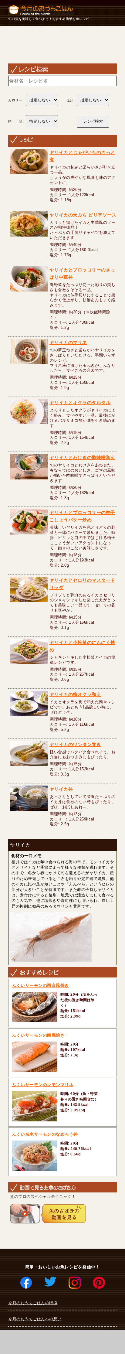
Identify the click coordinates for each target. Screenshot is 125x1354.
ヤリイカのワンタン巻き (75, 744)
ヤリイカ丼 (61, 789)
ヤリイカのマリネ (68, 342)
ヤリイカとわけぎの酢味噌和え (82, 457)
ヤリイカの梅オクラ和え (75, 694)
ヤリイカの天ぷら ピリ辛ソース (83, 214)
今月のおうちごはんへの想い (35, 1319)
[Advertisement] (62, 44)
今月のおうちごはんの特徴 (32, 1303)
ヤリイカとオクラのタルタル (80, 402)
